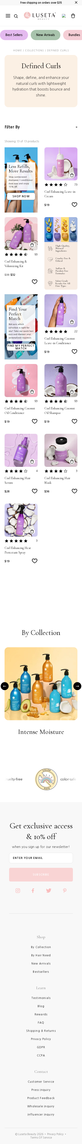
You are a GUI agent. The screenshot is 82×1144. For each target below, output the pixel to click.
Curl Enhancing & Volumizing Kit (16, 264)
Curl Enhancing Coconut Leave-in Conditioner (59, 341)
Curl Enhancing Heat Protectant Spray (18, 550)
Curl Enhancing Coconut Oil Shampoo (59, 410)
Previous (5, 686)
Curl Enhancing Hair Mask (57, 480)
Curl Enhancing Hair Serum (18, 480)
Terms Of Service (41, 1137)
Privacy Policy (55, 1134)
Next (77, 686)
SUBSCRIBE (41, 874)
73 (75, 184)
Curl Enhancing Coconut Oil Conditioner (20, 410)
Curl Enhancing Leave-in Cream (59, 194)
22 (75, 331)
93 (36, 254)
